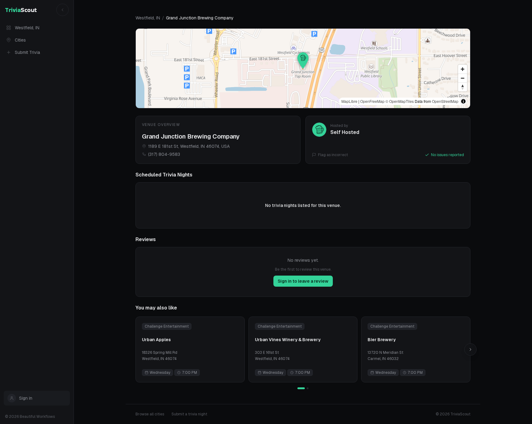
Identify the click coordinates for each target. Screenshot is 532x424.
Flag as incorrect (333, 154)
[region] (303, 68)
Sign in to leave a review (303, 281)
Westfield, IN (27, 27)
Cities (20, 40)
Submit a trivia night (189, 414)
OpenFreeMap (372, 101)
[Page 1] (301, 388)
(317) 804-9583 (164, 154)
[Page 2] (307, 388)
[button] (303, 60)
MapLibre (349, 101)
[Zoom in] (462, 69)
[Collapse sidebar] (62, 10)
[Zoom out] (462, 78)
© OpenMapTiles (399, 101)
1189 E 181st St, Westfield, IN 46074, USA (189, 146)
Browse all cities (149, 414)
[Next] (470, 349)
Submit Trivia (27, 52)
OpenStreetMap (445, 101)
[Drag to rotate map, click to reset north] (462, 87)
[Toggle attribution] (463, 101)
